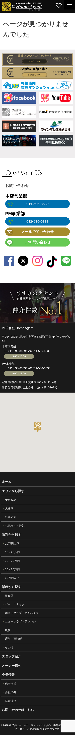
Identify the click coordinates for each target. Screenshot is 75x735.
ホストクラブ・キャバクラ (22, 613)
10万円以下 (12, 543)
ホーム (7, 481)
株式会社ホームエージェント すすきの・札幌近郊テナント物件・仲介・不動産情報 (22, 6)
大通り (9, 508)
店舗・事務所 (13, 638)
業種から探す (11, 587)
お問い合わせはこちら (18, 709)
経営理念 (10, 701)
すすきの (10, 500)
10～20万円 (12, 552)
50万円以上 (12, 577)
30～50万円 (12, 569)
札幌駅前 (10, 517)
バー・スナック (15, 604)
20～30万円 (12, 560)
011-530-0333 (17, 368)
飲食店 (9, 595)
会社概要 (10, 692)
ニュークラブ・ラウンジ (20, 621)
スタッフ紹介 (11, 656)
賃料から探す (11, 534)
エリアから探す (13, 491)
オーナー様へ (11, 665)
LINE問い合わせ (37, 242)
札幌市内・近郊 (15, 525)
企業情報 (8, 674)
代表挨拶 (10, 683)
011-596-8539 (17, 351)
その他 (9, 647)
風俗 (8, 630)
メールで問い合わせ (37, 232)
